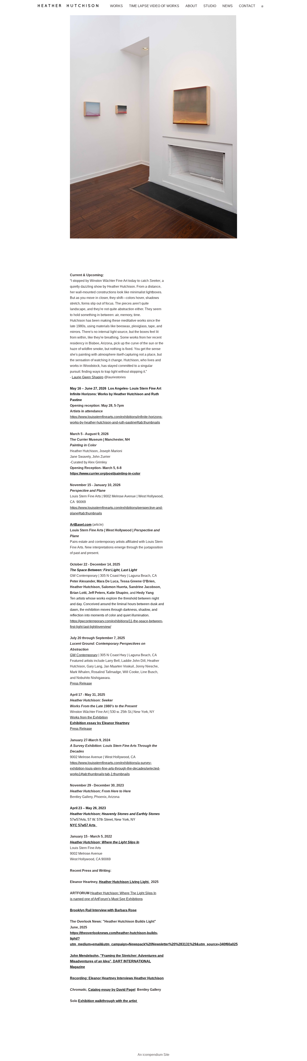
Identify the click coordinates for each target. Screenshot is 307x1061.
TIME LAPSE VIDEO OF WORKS (154, 6)
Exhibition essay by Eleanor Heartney (99, 723)
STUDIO (209, 6)
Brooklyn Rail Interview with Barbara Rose (103, 910)
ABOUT (191, 6)
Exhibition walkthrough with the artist (108, 1001)
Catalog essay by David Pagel (111, 989)
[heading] (71, 7)
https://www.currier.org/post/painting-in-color (105, 473)
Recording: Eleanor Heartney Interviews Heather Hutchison (117, 978)
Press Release (81, 683)
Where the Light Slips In (120, 842)
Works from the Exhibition (89, 717)
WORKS (116, 6)
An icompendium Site (153, 1054)
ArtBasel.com (80, 524)
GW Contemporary (84, 655)
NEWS (227, 6)
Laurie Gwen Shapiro (87, 377)
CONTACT (247, 6)
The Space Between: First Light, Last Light (103, 570)
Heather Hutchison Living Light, (124, 882)
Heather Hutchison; (86, 842)
